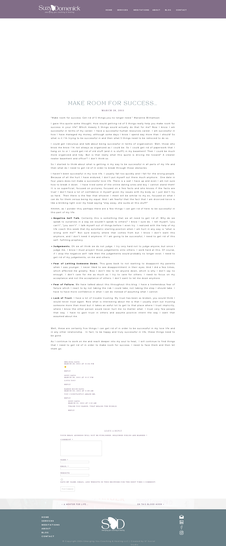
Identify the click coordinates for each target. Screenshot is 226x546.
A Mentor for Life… (76, 504)
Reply (67, 371)
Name (64, 460)
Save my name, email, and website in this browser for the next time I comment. (108, 482)
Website (65, 473)
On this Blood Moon (149, 504)
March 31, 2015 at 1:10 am (82, 403)
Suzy (67, 375)
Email (64, 466)
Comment (66, 439)
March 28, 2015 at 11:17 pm (79, 377)
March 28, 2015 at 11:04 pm (79, 364)
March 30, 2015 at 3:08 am (79, 391)
